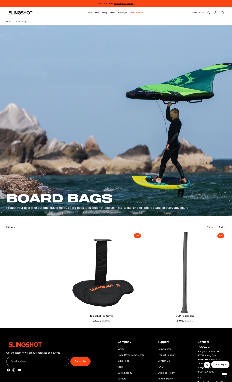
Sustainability (125, 372)
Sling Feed (123, 360)
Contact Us (164, 360)
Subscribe (80, 361)
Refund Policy (165, 378)
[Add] (137, 308)
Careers (122, 378)
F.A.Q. (161, 366)
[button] (222, 227)
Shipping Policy (166, 372)
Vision (121, 349)
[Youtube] (19, 370)
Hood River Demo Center (131, 354)
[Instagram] (14, 370)
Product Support (166, 354)
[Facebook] (8, 370)
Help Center (164, 349)
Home (9, 21)
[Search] (208, 12)
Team (120, 366)
